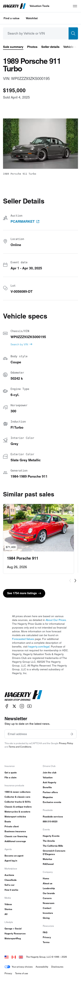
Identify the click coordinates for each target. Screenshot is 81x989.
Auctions (9, 875)
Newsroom (48, 903)
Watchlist (32, 18)
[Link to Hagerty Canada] (14, 957)
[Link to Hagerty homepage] (23, 695)
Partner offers (50, 792)
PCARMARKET (23, 221)
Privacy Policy (66, 743)
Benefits (47, 787)
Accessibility (42, 966)
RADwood (48, 864)
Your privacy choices (22, 966)
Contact (47, 908)
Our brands (49, 893)
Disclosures (57, 966)
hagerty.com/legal (39, 646)
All (6, 914)
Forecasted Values (23, 638)
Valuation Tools (39, 5)
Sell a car (10, 885)
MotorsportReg (13, 938)
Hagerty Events (51, 836)
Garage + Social (13, 928)
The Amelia (49, 841)
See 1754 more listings (22, 593)
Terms (46, 942)
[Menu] (75, 6)
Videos (8, 904)
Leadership (49, 888)
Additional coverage (15, 841)
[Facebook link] (7, 706)
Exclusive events (52, 802)
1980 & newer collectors (18, 792)
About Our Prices (56, 619)
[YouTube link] (29, 706)
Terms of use (21, 973)
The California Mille (53, 846)
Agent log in (11, 860)
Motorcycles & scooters (17, 811)
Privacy (47, 937)
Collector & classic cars (17, 797)
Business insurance (15, 831)
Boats (8, 821)
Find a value (11, 18)
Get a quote (11, 772)
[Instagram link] (22, 706)
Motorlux (47, 859)
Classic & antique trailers (18, 806)
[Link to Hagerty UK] (21, 957)
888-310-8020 (50, 821)
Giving (46, 918)
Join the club (49, 772)
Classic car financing (16, 836)
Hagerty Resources (15, 933)
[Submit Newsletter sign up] (71, 734)
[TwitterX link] (14, 706)
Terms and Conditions (20, 746)
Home (46, 878)
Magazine (48, 797)
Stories (8, 909)
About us (47, 883)
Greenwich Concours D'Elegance (54, 852)
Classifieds (11, 880)
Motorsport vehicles (15, 816)
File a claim (11, 777)
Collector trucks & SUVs (18, 802)
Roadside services (53, 816)
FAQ (45, 932)
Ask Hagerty (49, 782)
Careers (47, 898)
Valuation (48, 777)
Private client (12, 826)
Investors (48, 913)
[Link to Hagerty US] (7, 957)
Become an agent (14, 855)
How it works (11, 890)
